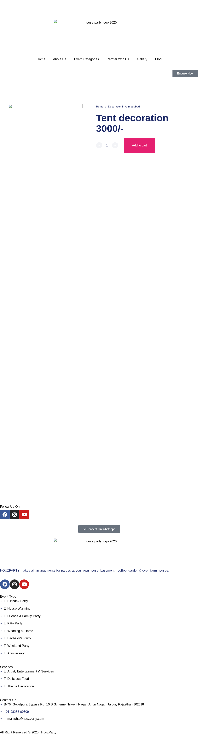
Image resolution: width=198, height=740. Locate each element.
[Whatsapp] (152, 224)
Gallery (142, 59)
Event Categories (86, 59)
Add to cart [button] (37, 381)
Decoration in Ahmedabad (124, 106)
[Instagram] (14, 514)
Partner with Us (118, 59)
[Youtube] (24, 514)
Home (41, 59)
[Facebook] (159, 224)
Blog (158, 59)
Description (99, 202)
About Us (59, 59)
